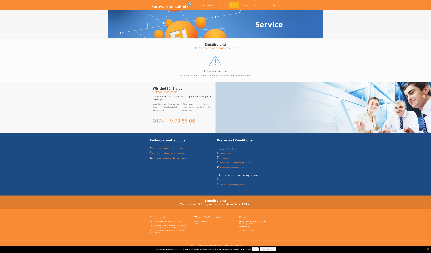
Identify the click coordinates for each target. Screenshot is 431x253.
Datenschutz (229, 245)
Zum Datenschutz (268, 249)
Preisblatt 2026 (225, 158)
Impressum (238, 245)
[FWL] (172, 5)
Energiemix (224, 180)
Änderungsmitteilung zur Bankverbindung (169, 158)
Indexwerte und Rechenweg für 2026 (232, 167)
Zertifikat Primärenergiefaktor (232, 185)
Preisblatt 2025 (226, 153)
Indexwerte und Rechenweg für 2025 (235, 163)
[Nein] (428, 249)
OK (255, 249)
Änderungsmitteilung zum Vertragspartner (169, 153)
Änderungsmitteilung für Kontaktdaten (168, 148)
